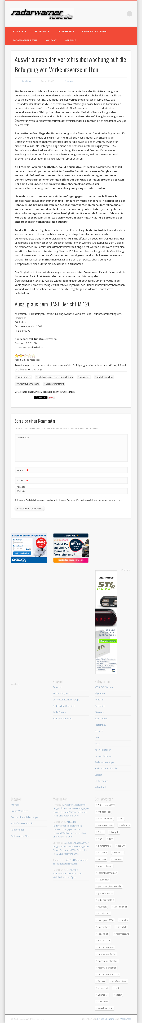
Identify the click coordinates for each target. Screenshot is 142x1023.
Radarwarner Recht (25, 40)
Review (101, 981)
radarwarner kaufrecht (108, 974)
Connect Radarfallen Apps (66, 699)
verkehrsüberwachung (28, 383)
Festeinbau (100, 724)
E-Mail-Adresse (23, 483)
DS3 (111, 839)
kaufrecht (102, 906)
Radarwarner (104, 940)
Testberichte (65, 31)
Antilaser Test (104, 811)
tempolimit (84, 377)
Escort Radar (101, 718)
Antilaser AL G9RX (106, 805)
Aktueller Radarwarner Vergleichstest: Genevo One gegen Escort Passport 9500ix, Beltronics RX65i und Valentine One (69, 829)
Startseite (19, 31)
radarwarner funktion (108, 961)
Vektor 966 (103, 1001)
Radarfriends (59, 712)
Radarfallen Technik (95, 31)
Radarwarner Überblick (106, 768)
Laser (97, 737)
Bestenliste (42, 31)
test (117, 988)
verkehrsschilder (105, 377)
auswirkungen (24, 377)
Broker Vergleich (61, 693)
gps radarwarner (105, 893)
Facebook (115, 13)
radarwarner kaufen (107, 967)
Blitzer (101, 832)
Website (21, 491)
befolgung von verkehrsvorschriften (55, 377)
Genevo (99, 731)
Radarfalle (122, 927)
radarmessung (122, 933)
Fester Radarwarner (107, 872)
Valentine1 (100, 787)
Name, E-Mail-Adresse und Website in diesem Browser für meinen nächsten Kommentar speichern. (71, 500)
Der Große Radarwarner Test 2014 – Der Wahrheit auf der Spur (67, 873)
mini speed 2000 (106, 920)
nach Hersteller (103, 749)
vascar (119, 994)
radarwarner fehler (107, 954)
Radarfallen (103, 933)
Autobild (57, 687)
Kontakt (51, 40)
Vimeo (122, 13)
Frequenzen (103, 879)
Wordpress (125, 1018)
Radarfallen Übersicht (64, 706)
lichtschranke (104, 913)
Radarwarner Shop (62, 718)
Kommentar (23, 437)
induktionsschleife (106, 899)
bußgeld (115, 832)
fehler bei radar (105, 866)
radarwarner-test (106, 947)
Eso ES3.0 (118, 852)
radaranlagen (104, 927)
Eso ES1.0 (102, 852)
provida (124, 920)
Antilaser (99, 699)
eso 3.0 (121, 845)
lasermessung (120, 906)
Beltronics (100, 706)
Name (23, 470)
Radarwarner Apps (104, 762)
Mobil (97, 743)
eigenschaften (104, 845)
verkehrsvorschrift (55, 383)
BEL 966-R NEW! (105, 825)
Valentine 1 (103, 994)
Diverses (68, 81)
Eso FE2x (102, 859)
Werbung (70, 40)
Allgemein (100, 693)
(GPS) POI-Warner (104, 687)
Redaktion (26, 81)
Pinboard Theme (105, 1018)
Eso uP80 (117, 859)
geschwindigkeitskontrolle (110, 886)
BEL (121, 818)
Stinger (98, 774)
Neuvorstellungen (104, 755)
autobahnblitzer (105, 818)
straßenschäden (119, 981)
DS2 (100, 839)
